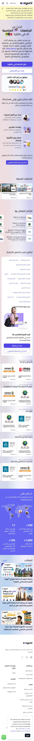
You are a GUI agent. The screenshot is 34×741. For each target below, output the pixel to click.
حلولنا (13, 673)
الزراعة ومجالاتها (13, 260)
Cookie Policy (22, 728)
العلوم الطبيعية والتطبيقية (23, 265)
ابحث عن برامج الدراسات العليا (26, 700)
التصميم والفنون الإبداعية (23, 297)
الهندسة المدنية (13, 283)
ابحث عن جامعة (17, 345)
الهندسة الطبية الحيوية (24, 279)
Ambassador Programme (25, 678)
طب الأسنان (10, 297)
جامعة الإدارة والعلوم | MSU (25, 194)
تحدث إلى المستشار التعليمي (17, 162)
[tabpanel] (17, 56)
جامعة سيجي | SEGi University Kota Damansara (24, 426)
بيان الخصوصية (11, 683)
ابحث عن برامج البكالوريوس (28, 694)
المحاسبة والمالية (25, 260)
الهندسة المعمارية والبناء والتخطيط (20, 274)
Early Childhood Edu (24, 302)
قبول (27, 735)
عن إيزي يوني (28, 670)
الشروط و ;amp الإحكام (9, 687)
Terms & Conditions (20, 731)
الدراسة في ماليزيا (27, 712)
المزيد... (4, 560)
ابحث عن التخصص (17, 71)
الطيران (6, 274)
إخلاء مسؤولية (11, 691)
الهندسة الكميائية (25, 283)
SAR (13, 3)
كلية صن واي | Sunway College (9, 376)
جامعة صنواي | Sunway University (9, 194)
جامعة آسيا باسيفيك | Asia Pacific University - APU (25, 401)
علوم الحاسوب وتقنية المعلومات (21, 292)
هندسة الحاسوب (25, 288)
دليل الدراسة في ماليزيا (17, 64)
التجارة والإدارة (11, 279)
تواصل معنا (29, 674)
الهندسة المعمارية (25, 269)
